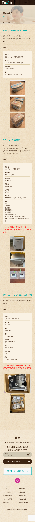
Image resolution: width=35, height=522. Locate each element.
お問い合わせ (24, 502)
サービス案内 (8, 492)
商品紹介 (6, 502)
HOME (6, 488)
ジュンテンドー (10, 454)
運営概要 (23, 488)
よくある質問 (8, 499)
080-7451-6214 (19, 447)
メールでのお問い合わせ (12, 461)
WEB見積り (23, 499)
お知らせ (23, 495)
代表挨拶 (23, 492)
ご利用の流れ (8, 495)
